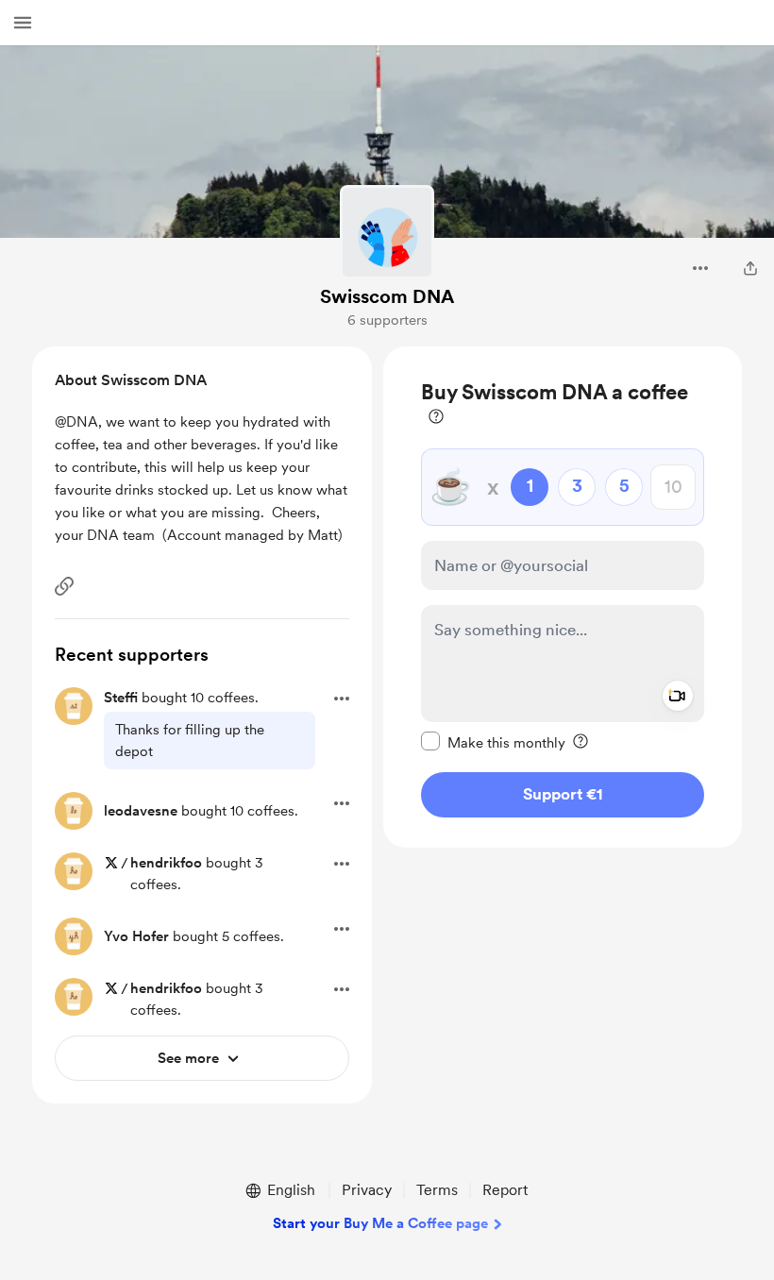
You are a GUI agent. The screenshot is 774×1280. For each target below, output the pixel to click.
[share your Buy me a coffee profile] (750, 268)
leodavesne (140, 810)
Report (505, 1190)
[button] (22, 22)
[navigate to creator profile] (387, 232)
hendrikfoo (166, 862)
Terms (437, 1190)
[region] (562, 597)
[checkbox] (493, 742)
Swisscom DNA (387, 296)
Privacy (367, 1190)
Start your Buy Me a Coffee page (380, 1223)
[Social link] (64, 586)
